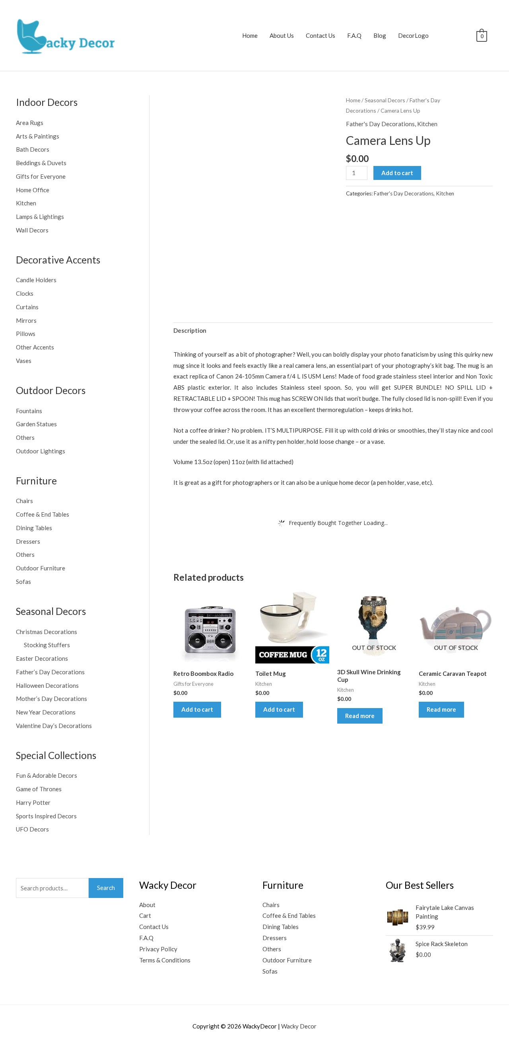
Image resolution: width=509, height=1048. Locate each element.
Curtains (27, 306)
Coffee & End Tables (42, 514)
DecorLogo (413, 35)
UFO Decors (32, 829)
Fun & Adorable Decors (46, 775)
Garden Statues (36, 423)
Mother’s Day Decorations (51, 698)
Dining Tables (34, 527)
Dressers (28, 541)
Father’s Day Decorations (50, 671)
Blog (379, 35)
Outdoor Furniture (40, 568)
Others (25, 437)
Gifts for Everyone (41, 176)
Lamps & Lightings (40, 216)
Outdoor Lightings (40, 451)
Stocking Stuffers (47, 644)
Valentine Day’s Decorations (54, 725)
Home (250, 35)
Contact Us (320, 35)
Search (106, 887)
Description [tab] (189, 330)
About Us (282, 35)
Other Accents (35, 347)
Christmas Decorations (46, 631)
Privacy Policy (158, 948)
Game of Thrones (39, 788)
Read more (360, 715)
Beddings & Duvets (41, 162)
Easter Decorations (42, 658)
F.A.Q (354, 35)
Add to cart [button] (197, 709)
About (147, 904)
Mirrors (26, 320)
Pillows (25, 333)
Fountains (29, 410)
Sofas (23, 581)
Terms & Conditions (164, 960)
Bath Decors (32, 149)
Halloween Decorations (47, 685)
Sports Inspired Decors (46, 816)
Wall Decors (32, 230)
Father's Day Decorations (380, 123)
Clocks (24, 293)
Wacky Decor (299, 1026)
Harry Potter (33, 802)
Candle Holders (36, 279)
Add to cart (397, 172)
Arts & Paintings (37, 136)
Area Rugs (29, 122)
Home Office (32, 189)
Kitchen (26, 203)
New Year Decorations (46, 712)
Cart (145, 915)
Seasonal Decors (385, 100)
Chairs (24, 500)
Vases (23, 360)
